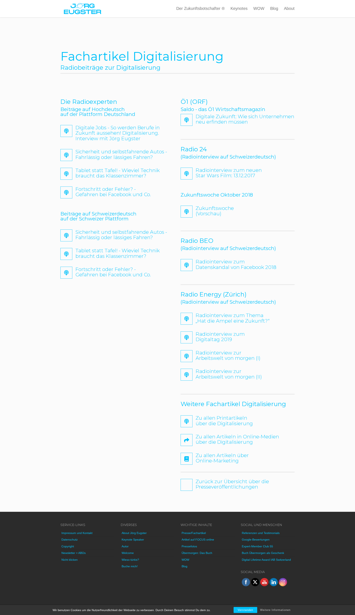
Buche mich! (130, 566)
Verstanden (245, 610)
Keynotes (239, 8)
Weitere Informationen (275, 610)
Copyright (67, 546)
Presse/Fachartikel (194, 533)
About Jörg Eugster (134, 533)
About (289, 8)
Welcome (128, 553)
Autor (125, 546)
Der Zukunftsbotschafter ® (200, 8)
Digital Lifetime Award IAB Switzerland (266, 559)
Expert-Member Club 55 (257, 546)
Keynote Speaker (133, 539)
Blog (274, 8)
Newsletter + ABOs (73, 553)
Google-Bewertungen (256, 539)
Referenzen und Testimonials (261, 533)
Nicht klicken (69, 559)
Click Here (67, 127)
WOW (258, 8)
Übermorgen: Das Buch (197, 553)
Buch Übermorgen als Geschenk (263, 553)
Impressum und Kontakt (76, 533)
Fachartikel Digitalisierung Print (201, 417)
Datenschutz (69, 539)
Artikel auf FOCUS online (198, 539)
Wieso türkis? (130, 559)
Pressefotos (189, 546)
